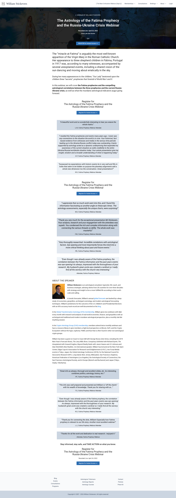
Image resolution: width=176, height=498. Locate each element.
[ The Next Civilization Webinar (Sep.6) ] (109, 4)
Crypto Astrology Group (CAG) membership (72, 325)
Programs (55, 486)
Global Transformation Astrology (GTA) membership (75, 312)
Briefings (153, 4)
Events (55, 481)
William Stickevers (16, 3)
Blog (55, 478)
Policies (120, 482)
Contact (120, 479)
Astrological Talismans (88, 479)
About (162, 4)
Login (171, 4)
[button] (134, 3)
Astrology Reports (88, 482)
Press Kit (120, 484)
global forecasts (100, 298)
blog (99, 306)
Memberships (129, 4)
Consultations (142, 4)
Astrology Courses (88, 484)
